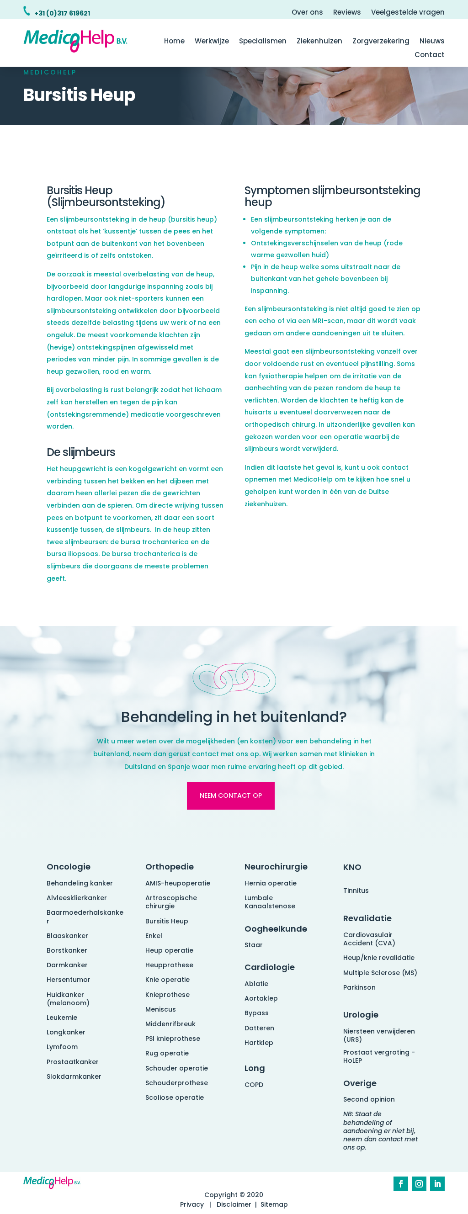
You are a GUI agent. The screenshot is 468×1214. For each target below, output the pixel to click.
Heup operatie (169, 950)
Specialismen (263, 42)
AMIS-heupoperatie (177, 883)
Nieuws (432, 42)
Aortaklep (261, 998)
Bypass (257, 1013)
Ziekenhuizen (319, 42)
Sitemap (274, 1204)
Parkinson (359, 987)
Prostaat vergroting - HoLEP (379, 1056)
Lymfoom (62, 1046)
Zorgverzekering (381, 42)
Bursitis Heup (166, 921)
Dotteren (259, 1028)
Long (255, 1068)
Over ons (307, 13)
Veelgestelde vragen (408, 13)
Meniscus (160, 1009)
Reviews (347, 13)
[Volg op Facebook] (401, 1184)
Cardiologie (270, 967)
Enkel (153, 935)
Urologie (360, 1014)
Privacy (192, 1204)
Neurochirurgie (276, 866)
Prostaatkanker (73, 1061)
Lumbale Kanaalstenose (270, 902)
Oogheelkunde (276, 928)
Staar (254, 944)
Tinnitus (356, 890)
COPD (254, 1084)
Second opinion (369, 1099)
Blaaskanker (67, 935)
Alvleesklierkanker (77, 897)
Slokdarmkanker (74, 1076)
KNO (352, 867)
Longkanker (66, 1032)
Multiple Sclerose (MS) (380, 972)
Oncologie (68, 866)
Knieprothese (167, 994)
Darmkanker (67, 965)
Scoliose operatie (174, 1097)
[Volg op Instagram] (419, 1184)
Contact (430, 55)
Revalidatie (367, 918)
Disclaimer (234, 1204)
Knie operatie (167, 979)
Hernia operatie (271, 883)
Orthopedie (169, 866)
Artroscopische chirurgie (171, 902)
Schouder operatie (176, 1068)
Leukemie (62, 1017)
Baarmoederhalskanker (85, 916)
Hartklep (259, 1042)
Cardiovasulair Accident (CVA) (369, 939)
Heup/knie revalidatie (379, 957)
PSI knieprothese (172, 1038)
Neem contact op (231, 795)
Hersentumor (68, 979)
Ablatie (256, 983)
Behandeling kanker (80, 883)
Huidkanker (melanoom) (68, 998)
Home (174, 42)
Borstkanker (67, 950)
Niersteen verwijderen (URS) (379, 1035)
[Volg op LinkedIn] (437, 1184)
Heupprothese (169, 965)
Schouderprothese (176, 1082)
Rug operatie (167, 1053)
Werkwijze (212, 42)
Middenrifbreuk (170, 1023)
